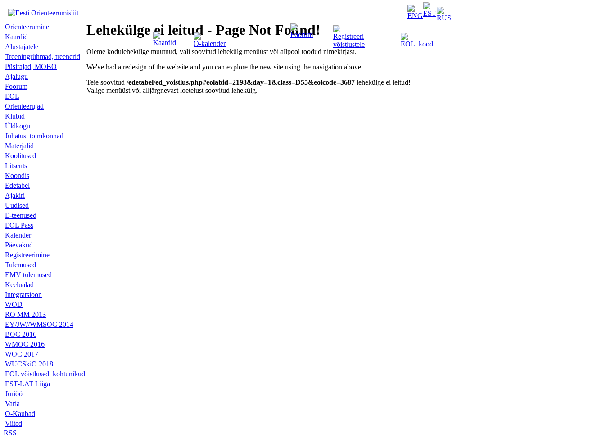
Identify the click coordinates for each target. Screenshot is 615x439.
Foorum (301, 34)
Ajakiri (15, 195)
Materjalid (19, 146)
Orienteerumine (27, 27)
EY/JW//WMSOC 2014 (39, 324)
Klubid (15, 116)
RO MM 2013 (25, 314)
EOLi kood (417, 44)
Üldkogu (17, 126)
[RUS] (444, 18)
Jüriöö (14, 394)
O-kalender (210, 43)
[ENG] (415, 15)
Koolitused (20, 156)
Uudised (17, 205)
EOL (12, 96)
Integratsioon (23, 294)
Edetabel (17, 185)
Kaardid (164, 42)
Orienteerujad (24, 106)
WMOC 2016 (25, 344)
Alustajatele (21, 46)
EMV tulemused (28, 275)
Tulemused (20, 265)
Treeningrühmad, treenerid (42, 56)
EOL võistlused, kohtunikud (45, 374)
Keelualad (19, 284)
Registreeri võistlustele (349, 40)
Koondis (17, 175)
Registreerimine (27, 255)
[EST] (429, 13)
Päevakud (19, 245)
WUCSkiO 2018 (29, 364)
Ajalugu (16, 76)
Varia (12, 403)
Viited (13, 423)
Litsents (16, 165)
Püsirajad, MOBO (31, 66)
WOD (14, 304)
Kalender (18, 235)
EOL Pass (19, 225)
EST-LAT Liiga (27, 384)
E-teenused (20, 215)
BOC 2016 (20, 334)
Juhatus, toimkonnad (34, 136)
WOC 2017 (21, 354)
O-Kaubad (20, 413)
